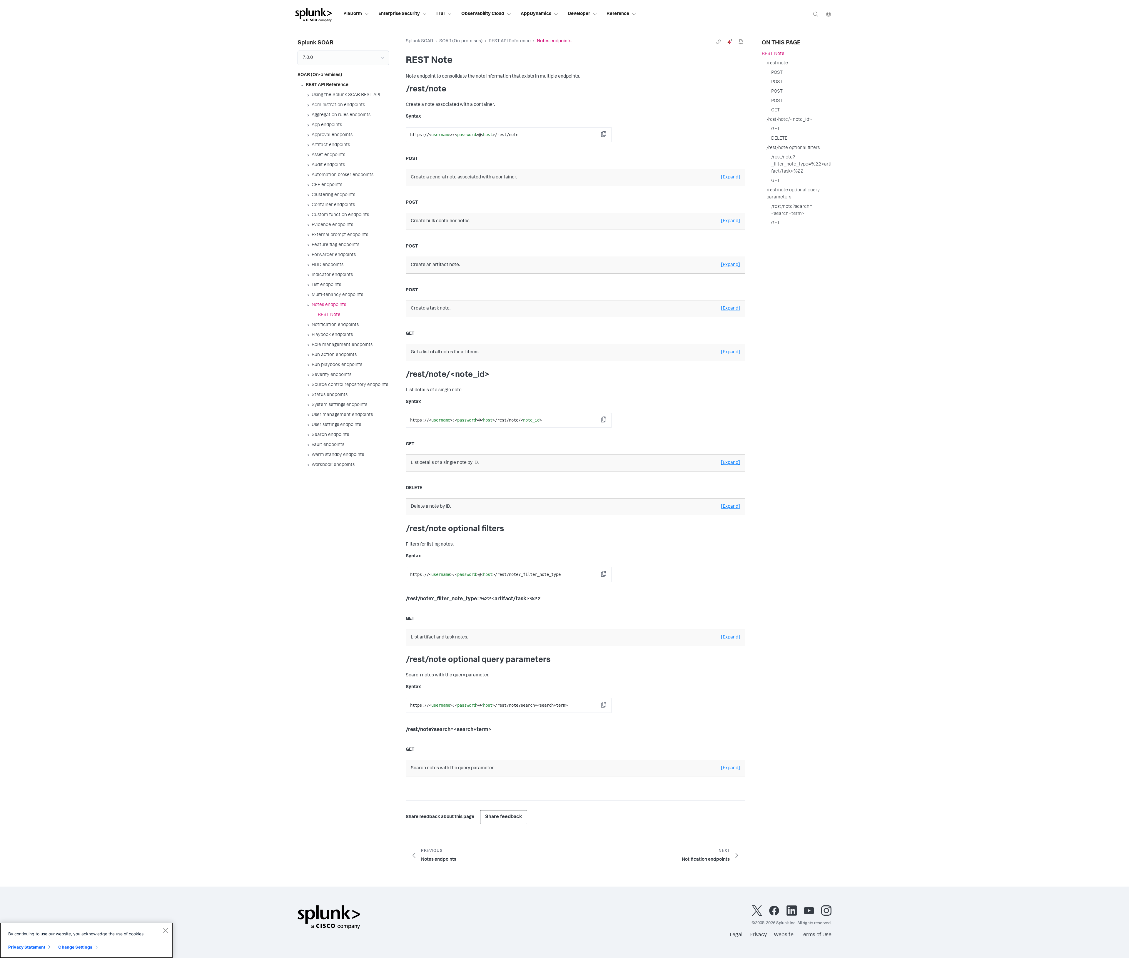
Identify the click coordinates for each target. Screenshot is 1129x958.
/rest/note (777, 63)
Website (784, 935)
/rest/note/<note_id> (789, 120)
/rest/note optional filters (793, 148)
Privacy (758, 935)
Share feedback (503, 817)
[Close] (165, 930)
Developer (579, 14)
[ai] (730, 42)
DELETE (779, 138)
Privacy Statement (26, 946)
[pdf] (741, 42)
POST (777, 73)
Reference (618, 14)
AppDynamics (536, 14)
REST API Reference (510, 41)
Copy (608, 136)
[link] (718, 42)
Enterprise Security (399, 14)
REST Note (773, 54)
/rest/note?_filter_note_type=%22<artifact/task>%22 (801, 164)
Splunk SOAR (419, 41)
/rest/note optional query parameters (793, 194)
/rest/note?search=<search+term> (791, 210)
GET (775, 110)
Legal (736, 935)
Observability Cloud (482, 14)
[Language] (828, 14)
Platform (352, 14)
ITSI (440, 14)
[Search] (815, 14)
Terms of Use (816, 935)
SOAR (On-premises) (460, 41)
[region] (86, 940)
